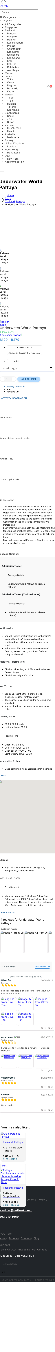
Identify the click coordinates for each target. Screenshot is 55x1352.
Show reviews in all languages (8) (26, 976)
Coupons (26, 1238)
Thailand (8, 1142)
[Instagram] (8, 1224)
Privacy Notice (26, 1249)
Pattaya (18, 1142)
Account (13, 1238)
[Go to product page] (13, 1135)
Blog (36, 1238)
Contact (42, 1249)
